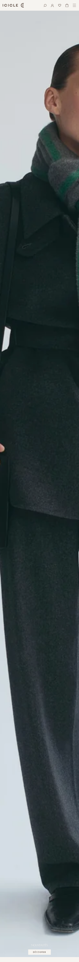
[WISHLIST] (59, 5)
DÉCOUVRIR (39, 952)
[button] (45, 5)
